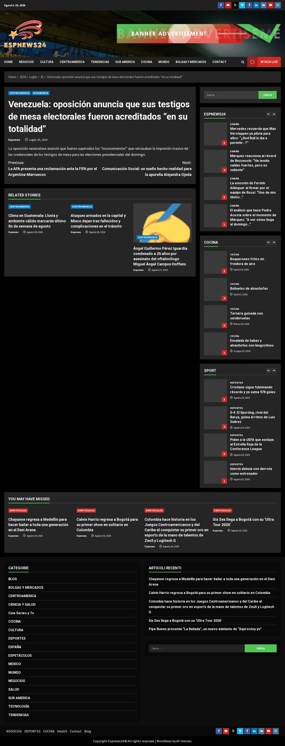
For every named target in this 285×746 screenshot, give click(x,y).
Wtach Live (269, 62)
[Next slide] (274, 114)
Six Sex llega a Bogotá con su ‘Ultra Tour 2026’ (185, 621)
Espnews (14, 140)
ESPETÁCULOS (18, 510)
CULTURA (46, 62)
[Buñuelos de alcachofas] (215, 289)
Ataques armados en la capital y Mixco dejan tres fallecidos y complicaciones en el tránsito (98, 220)
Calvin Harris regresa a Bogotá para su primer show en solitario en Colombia (107, 524)
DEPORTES (236, 382)
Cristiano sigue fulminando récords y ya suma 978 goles (215, 390)
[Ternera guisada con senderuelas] (215, 316)
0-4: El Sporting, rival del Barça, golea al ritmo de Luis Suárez (215, 417)
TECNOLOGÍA (18, 706)
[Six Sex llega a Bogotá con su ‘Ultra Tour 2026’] (245, 510)
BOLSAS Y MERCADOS (191, 62)
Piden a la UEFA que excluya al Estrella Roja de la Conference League (215, 445)
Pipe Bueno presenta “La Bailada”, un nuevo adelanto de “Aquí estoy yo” (205, 629)
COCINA (146, 62)
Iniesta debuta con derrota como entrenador (215, 472)
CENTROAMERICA (72, 62)
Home (8, 62)
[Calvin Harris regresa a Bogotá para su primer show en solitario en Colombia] (109, 510)
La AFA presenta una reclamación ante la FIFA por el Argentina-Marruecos (52, 168)
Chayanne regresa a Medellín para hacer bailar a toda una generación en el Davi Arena (38, 524)
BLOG (12, 579)
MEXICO (14, 664)
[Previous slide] (268, 114)
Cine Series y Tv (21, 613)
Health (62, 731)
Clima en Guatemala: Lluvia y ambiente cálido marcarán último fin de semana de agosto (37, 220)
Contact (219, 62)
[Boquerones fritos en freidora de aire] (215, 262)
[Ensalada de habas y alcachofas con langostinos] (215, 343)
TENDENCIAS (100, 62)
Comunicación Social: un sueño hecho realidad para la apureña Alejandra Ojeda (147, 168)
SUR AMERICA (125, 62)
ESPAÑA (234, 124)
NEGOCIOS (26, 62)
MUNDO (163, 62)
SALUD (13, 689)
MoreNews (164, 741)
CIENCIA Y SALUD (22, 605)
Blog (87, 731)
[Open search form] (242, 62)
